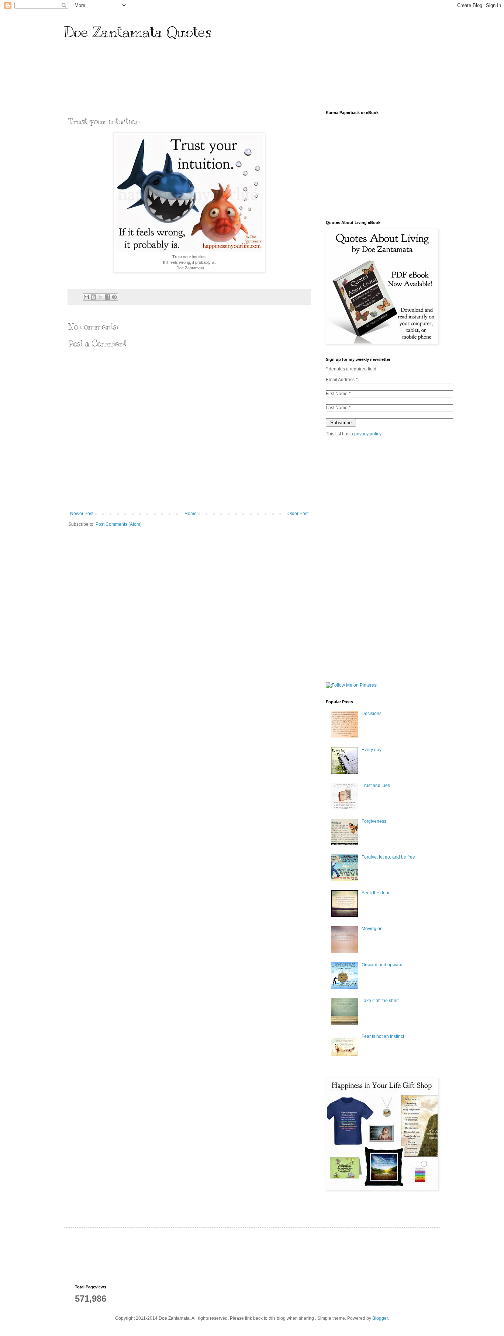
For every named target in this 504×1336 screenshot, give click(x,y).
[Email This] (86, 297)
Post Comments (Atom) (119, 524)
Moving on (372, 928)
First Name (338, 393)
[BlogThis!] (93, 297)
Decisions (372, 713)
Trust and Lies (376, 785)
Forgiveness (374, 821)
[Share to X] (100, 297)
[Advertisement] (209, 79)
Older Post (297, 513)
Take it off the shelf (380, 1000)
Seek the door (376, 892)
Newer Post (81, 513)
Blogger (380, 1318)
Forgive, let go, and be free (388, 857)
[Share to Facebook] (107, 297)
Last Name (338, 407)
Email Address (342, 379)
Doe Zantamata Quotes (138, 32)
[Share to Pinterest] (114, 297)
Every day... (373, 749)
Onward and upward (382, 964)
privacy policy (367, 433)
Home (190, 513)
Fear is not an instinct (383, 1036)
